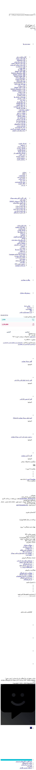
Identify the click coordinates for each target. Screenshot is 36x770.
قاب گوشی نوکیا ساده (19, 203)
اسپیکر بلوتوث (22, 143)
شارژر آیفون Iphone (19, 87)
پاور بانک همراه (21, 101)
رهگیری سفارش (25, 280)
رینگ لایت (22, 262)
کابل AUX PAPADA (19, 82)
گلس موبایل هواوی (27, 361)
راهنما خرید (29, 309)
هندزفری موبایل (20, 119)
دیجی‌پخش (32, 336)
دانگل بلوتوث (21, 183)
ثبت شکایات (28, 548)
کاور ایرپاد (22, 204)
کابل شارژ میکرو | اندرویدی (17, 65)
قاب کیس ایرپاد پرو (20, 211)
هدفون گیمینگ (21, 116)
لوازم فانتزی (21, 228)
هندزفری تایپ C (20, 122)
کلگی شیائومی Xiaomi (19, 74)
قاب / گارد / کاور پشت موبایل (18, 198)
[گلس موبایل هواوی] (19, 358)
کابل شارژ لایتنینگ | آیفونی (18, 63)
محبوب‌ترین (11, 342)
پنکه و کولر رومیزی (19, 256)
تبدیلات (24, 172)
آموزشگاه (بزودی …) (26, 567)
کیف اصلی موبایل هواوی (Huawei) (22, 418)
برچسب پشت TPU (20, 264)
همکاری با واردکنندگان (26, 573)
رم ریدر (23, 185)
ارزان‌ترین (32, 344)
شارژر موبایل (21, 85)
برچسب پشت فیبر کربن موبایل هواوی (21, 437)
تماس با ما (27, 306)
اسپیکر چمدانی (21, 146)
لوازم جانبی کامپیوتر (19, 244)
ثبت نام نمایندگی (27, 564)
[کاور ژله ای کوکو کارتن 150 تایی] (19, 377)
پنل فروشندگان (28, 579)
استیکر (23, 238)
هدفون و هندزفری (24, 109)
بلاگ (31, 310)
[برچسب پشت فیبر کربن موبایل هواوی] (19, 434)
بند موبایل (22, 233)
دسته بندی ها (26, 44)
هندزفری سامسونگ (19, 124)
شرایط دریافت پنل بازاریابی (24, 560)
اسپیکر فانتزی (21, 150)
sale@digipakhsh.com (22, 505)
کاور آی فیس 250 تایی (26, 399)
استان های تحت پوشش (25, 562)
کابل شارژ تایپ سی (19, 61)
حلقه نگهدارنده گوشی (19, 236)
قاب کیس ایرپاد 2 (20, 206)
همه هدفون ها (21, 117)
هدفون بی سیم (21, 113)
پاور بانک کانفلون (20, 105)
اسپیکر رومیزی (21, 148)
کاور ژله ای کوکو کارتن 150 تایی (23, 380)
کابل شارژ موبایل (20, 58)
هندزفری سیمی (21, 125)
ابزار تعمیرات (21, 252)
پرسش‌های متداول (25, 293)
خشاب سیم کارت (20, 257)
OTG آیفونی (22, 175)
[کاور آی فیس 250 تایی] (19, 396)
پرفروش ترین (19, 342)
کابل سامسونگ (21, 60)
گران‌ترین (27, 344)
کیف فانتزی (22, 241)
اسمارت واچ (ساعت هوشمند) (17, 254)
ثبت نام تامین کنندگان (26, 578)
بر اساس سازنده (20, 156)
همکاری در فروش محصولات (24, 576)
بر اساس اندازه (21, 158)
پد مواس (23, 246)
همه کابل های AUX (19, 84)
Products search (29, 15)
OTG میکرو (22, 179)
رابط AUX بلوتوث (20, 79)
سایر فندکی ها (21, 93)
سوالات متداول (28, 545)
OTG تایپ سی (21, 177)
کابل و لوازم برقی (21, 57)
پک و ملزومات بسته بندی (18, 240)
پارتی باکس (22, 154)
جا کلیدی (22, 235)
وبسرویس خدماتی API (25, 565)
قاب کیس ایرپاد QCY (19, 209)
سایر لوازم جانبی (21, 225)
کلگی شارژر (22, 68)
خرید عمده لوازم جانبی (25, 312)
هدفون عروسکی (20, 114)
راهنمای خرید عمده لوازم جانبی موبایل (21, 553)
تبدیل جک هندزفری (20, 127)
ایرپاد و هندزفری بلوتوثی (18, 130)
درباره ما (29, 307)
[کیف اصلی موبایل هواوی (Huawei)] (19, 415)
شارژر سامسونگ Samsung (18, 89)
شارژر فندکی (21, 92)
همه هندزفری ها (20, 121)
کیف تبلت (22, 199)
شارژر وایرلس (21, 98)
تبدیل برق (22, 100)
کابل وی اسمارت (20, 66)
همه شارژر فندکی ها (19, 97)
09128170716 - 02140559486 (27, 498)
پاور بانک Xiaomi (20, 103)
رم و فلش (22, 251)
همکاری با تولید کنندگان (25, 574)
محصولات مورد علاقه (26, 550)
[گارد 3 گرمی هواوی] (19, 452)
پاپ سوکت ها (21, 232)
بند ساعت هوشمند (20, 265)
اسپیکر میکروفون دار (19, 153)
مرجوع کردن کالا (27, 551)
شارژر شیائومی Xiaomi (18, 90)
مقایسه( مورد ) (30, 479)
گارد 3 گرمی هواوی (26, 455)
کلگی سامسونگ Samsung (18, 73)
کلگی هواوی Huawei (19, 76)
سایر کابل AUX (21, 81)
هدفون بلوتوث (21, 111)
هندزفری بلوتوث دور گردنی (17, 129)
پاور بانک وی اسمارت (19, 106)
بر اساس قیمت (21, 159)
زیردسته (23, 145)
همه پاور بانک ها (21, 108)
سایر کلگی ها (21, 69)
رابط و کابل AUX (20, 77)
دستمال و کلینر (21, 243)
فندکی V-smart (21, 95)
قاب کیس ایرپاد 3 (20, 207)
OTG (23, 174)
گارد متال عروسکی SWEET (17, 201)
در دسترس (21, 344)
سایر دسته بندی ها (20, 249)
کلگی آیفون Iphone (20, 71)
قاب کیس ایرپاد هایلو (19, 212)
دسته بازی (22, 248)
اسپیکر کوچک (21, 151)
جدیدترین (5, 342)
